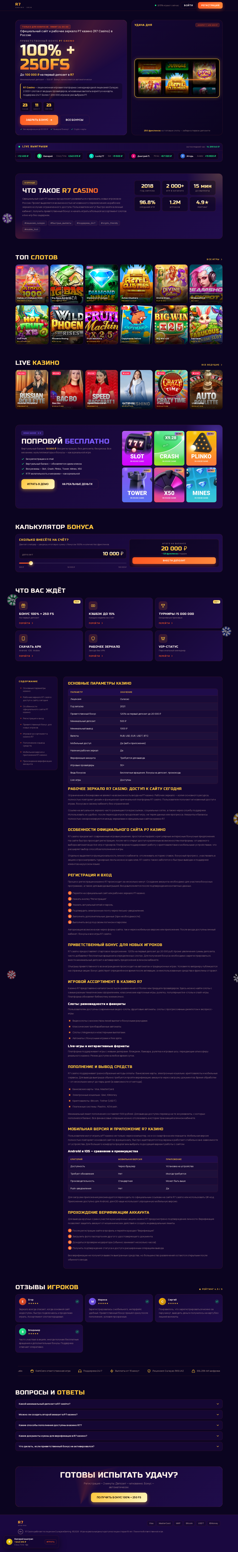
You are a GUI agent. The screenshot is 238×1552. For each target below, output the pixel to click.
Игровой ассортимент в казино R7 (35, 735)
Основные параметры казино (34, 689)
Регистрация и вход (33, 718)
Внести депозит (174, 560)
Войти (188, 5)
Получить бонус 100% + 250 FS (119, 1497)
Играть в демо (38, 484)
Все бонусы (74, 120)
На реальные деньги (77, 484)
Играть (51, 1542)
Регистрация (210, 5)
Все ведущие (210, 364)
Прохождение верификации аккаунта (37, 762)
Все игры (213, 259)
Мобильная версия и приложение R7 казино (35, 753)
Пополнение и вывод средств (34, 744)
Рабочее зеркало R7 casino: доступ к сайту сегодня (37, 699)
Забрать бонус (37, 120)
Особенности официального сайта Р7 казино (35, 709)
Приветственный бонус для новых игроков (37, 726)
